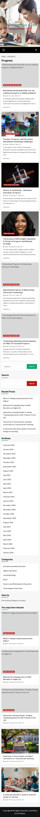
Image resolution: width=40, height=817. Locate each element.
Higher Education (9, 233)
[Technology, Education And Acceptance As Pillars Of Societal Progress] (20, 326)
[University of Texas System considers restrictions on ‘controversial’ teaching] (20, 741)
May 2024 (7, 535)
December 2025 (9, 454)
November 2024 (9, 510)
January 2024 (8, 553)
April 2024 (7, 540)
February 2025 (9, 497)
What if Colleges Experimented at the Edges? (18, 399)
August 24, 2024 (15, 247)
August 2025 (8, 471)
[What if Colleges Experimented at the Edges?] (20, 623)
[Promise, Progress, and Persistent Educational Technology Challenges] (20, 124)
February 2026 (9, 445)
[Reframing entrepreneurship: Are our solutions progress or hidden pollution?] (20, 75)
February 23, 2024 (16, 346)
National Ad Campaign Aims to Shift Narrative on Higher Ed (17, 406)
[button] (3, 49)
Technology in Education (11, 134)
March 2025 (7, 492)
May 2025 (7, 484)
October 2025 (8, 462)
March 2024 (7, 544)
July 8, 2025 (14, 96)
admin (6, 96)
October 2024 (8, 514)
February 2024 (9, 548)
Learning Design (9, 575)
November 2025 (9, 458)
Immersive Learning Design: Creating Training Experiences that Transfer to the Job (19, 415)
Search (5, 375)
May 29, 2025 (14, 144)
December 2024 (9, 505)
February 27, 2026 (16, 643)
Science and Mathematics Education (17, 584)
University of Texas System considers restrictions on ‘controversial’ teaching (18, 423)
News (5, 580)
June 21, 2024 (15, 295)
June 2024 (7, 531)
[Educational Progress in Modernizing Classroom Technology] (20, 275)
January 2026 (8, 449)
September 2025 (9, 467)
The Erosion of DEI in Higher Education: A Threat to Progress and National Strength (19, 241)
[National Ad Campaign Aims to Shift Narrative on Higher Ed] (20, 662)
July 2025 (6, 475)
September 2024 (9, 518)
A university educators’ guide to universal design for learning (19, 430)
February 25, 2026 (16, 723)
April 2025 (7, 488)
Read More (6, 107)
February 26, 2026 (16, 682)
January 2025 (8, 501)
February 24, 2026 (16, 800)
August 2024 (8, 522)
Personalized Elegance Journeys (13, 600)
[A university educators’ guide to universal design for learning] (20, 779)
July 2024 (6, 527)
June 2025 (7, 479)
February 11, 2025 (16, 195)
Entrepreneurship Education (12, 85)
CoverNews (32, 811)
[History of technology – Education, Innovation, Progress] (20, 175)
